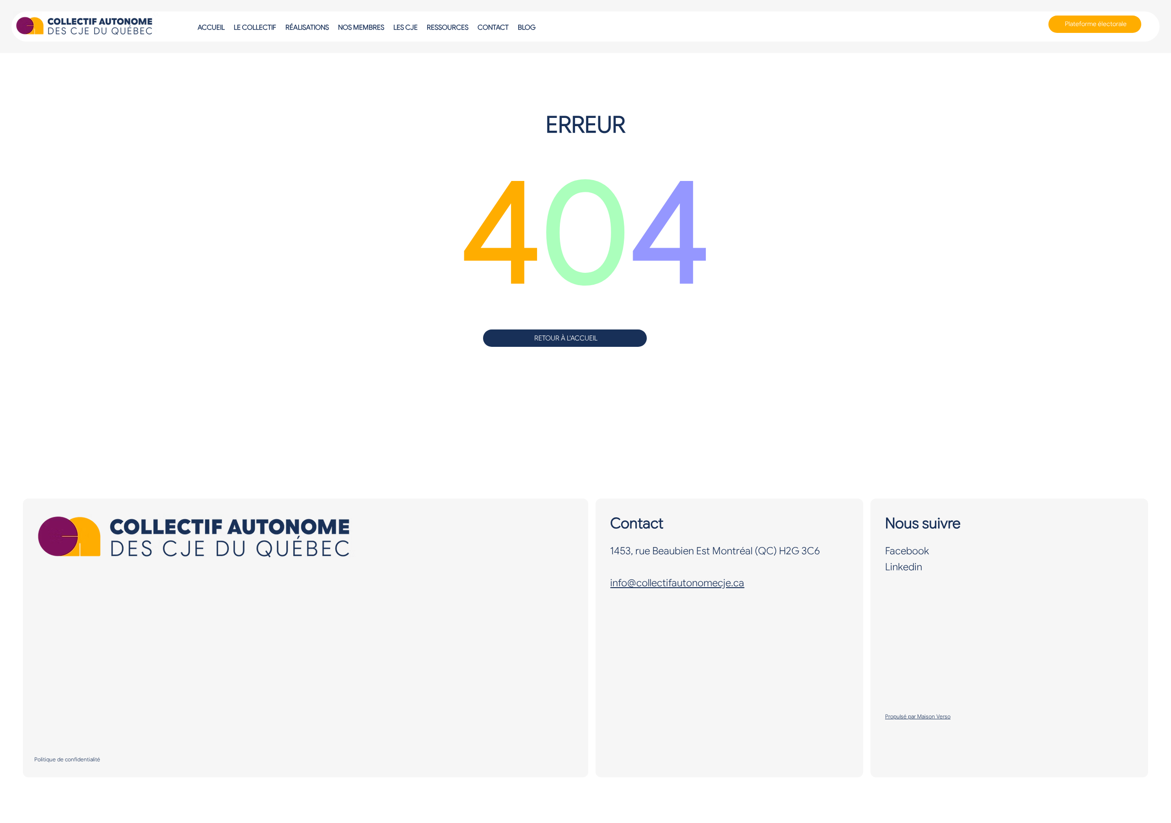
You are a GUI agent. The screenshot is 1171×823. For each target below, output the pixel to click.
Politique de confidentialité (67, 759)
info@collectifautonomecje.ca (677, 583)
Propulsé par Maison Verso (918, 716)
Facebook (907, 551)
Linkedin (903, 567)
